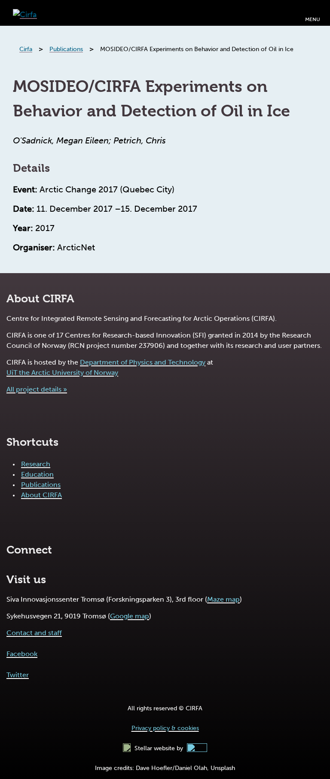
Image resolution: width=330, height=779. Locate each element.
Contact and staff (34, 633)
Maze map (223, 599)
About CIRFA (41, 495)
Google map (129, 616)
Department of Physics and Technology (142, 362)
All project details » (36, 389)
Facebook (21, 654)
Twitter (17, 675)
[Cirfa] (25, 13)
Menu (312, 19)
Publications (41, 485)
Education (37, 474)
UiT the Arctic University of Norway (62, 372)
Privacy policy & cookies (165, 728)
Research (35, 464)
